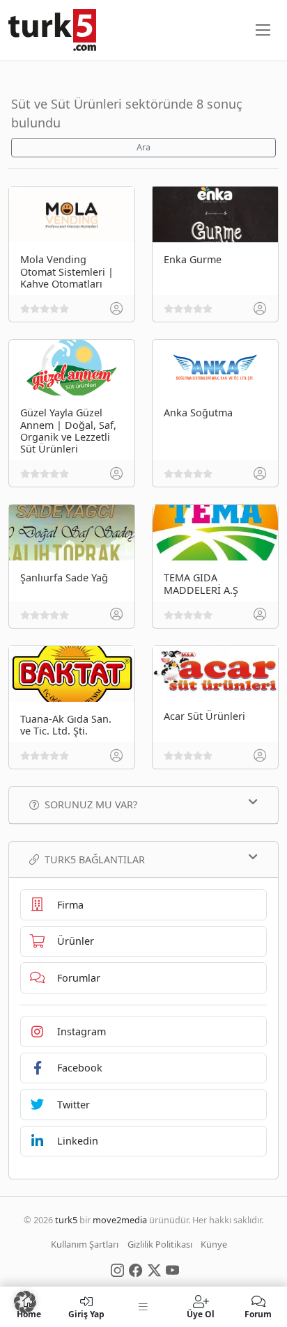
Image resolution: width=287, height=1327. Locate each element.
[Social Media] (117, 1269)
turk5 (66, 1220)
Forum (258, 1313)
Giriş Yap (86, 1313)
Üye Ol (201, 1313)
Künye (214, 1244)
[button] (25, 1302)
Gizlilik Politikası (159, 1244)
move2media (120, 1220)
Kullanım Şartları (84, 1244)
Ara (143, 147)
